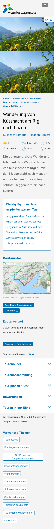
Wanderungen (11, 473)
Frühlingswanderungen (16, 447)
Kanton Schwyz (29, 102)
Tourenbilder (12, 364)
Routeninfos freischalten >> (18, 344)
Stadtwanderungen (14, 497)
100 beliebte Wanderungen (18, 512)
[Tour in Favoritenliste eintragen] (46, 19)
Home (6, 98)
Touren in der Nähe (16, 407)
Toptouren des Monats (16, 505)
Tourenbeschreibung (17, 375)
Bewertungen (12, 396)
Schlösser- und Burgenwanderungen (23, 456)
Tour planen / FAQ (16, 385)
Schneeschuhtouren (15, 489)
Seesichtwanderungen (16, 466)
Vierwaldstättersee (13, 106)
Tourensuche (17, 98)
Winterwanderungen (15, 481)
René (31, 354)
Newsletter (10, 520)
